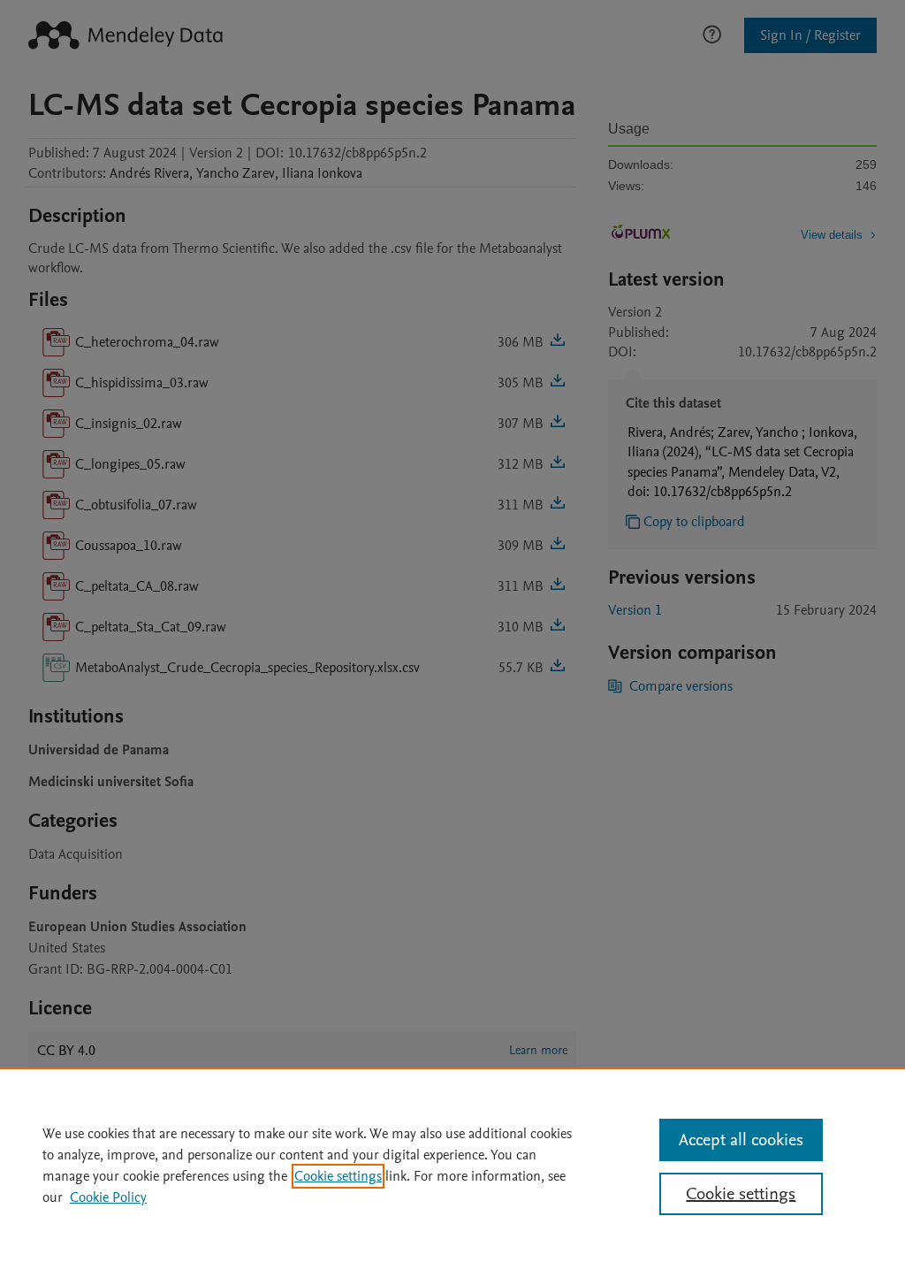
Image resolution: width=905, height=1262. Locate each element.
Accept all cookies (741, 1139)
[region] (452, 1164)
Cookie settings (338, 1176)
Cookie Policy (108, 1197)
